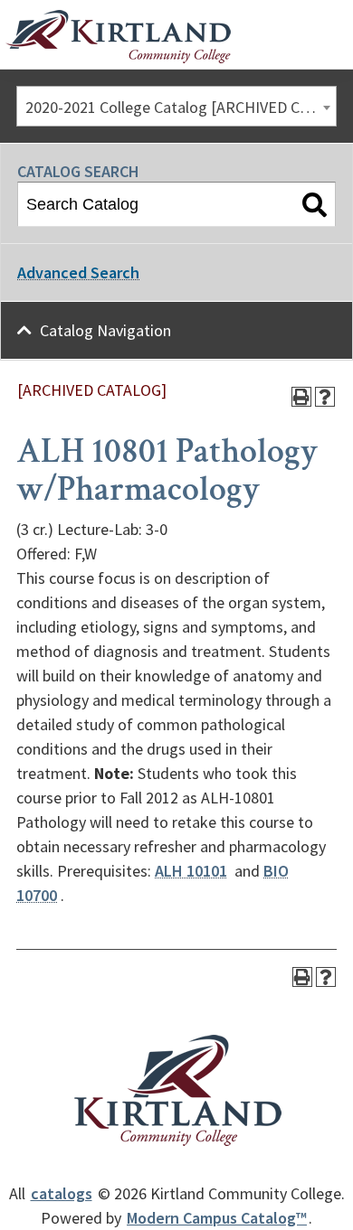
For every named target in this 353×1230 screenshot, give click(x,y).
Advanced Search (78, 272)
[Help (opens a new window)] (325, 397)
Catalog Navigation (105, 330)
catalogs (61, 1193)
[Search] (314, 204)
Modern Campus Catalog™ (217, 1217)
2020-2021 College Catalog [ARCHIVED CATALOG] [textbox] (180, 107)
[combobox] (176, 106)
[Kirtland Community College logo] (118, 37)
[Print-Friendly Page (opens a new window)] (301, 397)
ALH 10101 (191, 870)
